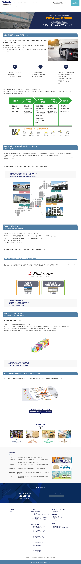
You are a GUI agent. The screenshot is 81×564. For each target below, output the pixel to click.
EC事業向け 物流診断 (57, 525)
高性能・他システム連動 (37, 527)
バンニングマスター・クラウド (39, 530)
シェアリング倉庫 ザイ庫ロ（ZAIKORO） (40, 517)
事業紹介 (34, 509)
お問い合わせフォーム (56, 496)
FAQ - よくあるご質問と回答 (38, 531)
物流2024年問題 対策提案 (58, 529)
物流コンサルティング (36, 513)
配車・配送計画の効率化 (37, 550)
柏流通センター (56, 511)
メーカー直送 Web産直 (36, 541)
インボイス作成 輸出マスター (37, 545)
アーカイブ (55, 520)
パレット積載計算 (36, 529)
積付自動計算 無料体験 (57, 526)
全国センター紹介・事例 (59, 509)
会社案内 (12, 509)
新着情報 (55, 514)
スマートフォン (36, 551)
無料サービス (56, 523)
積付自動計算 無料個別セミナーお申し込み (61, 527)
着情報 (13, 452)
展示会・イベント (56, 516)
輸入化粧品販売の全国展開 (38, 536)
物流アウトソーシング (36, 511)
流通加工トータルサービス (37, 518)
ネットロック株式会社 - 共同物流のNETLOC (42, 562)
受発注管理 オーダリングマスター (38, 535)
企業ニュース (56, 518)
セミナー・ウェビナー (57, 517)
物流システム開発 (35, 524)
